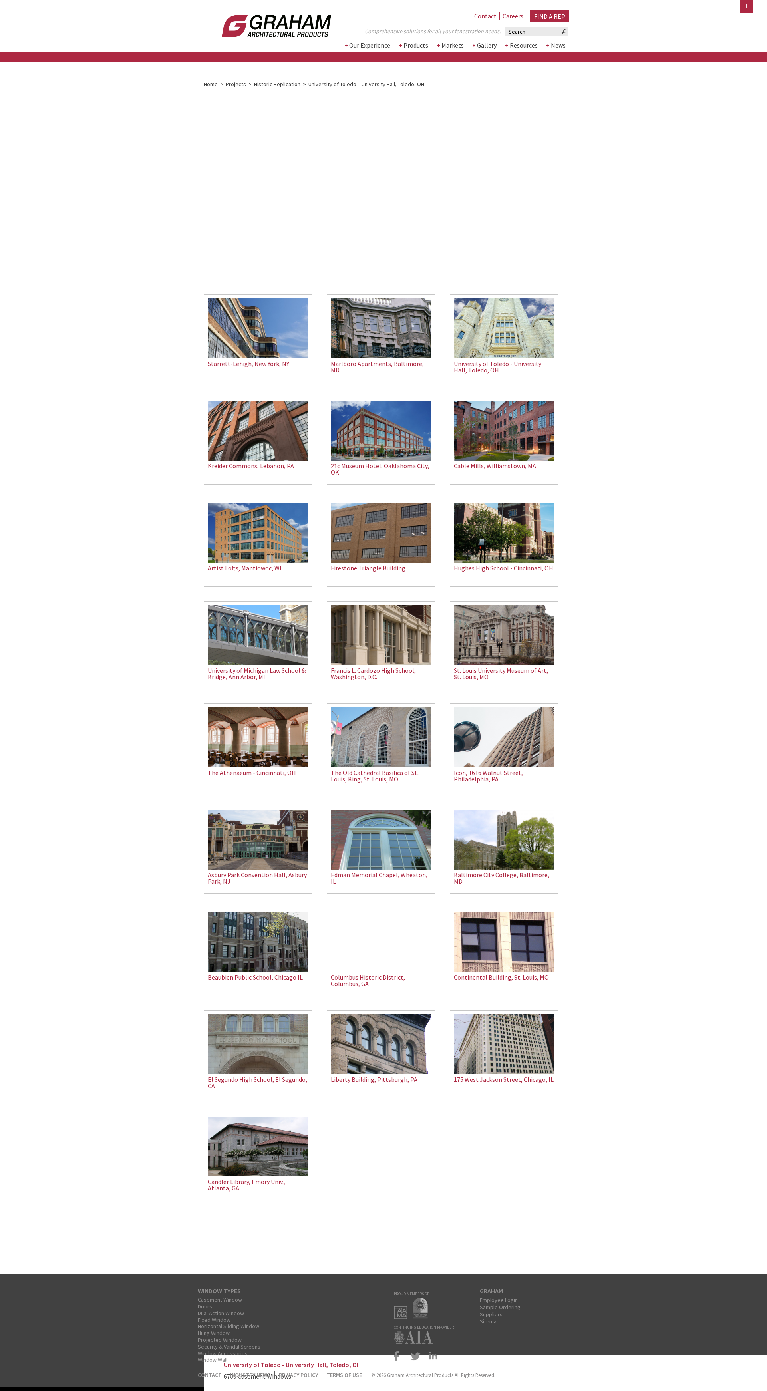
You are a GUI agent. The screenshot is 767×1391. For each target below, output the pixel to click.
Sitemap (490, 1321)
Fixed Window (214, 1319)
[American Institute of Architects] (415, 1341)
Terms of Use (344, 1375)
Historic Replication (277, 84)
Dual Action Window (221, 1313)
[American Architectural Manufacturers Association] (402, 1317)
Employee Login (499, 1300)
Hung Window (214, 1333)
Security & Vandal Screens (229, 1346)
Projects (236, 84)
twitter (416, 1356)
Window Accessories (223, 1353)
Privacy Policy (298, 1375)
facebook (400, 1356)
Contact (485, 16)
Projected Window (220, 1339)
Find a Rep (549, 16)
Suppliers (491, 1314)
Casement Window (220, 1299)
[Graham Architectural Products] (264, 23)
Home (211, 84)
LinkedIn (432, 1356)
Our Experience (369, 45)
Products (415, 45)
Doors (205, 1306)
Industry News (250, 1375)
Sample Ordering (500, 1307)
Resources (524, 45)
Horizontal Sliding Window (228, 1326)
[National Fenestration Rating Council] (422, 1317)
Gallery (487, 45)
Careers (513, 16)
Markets (452, 45)
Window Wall (212, 1359)
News (558, 45)
